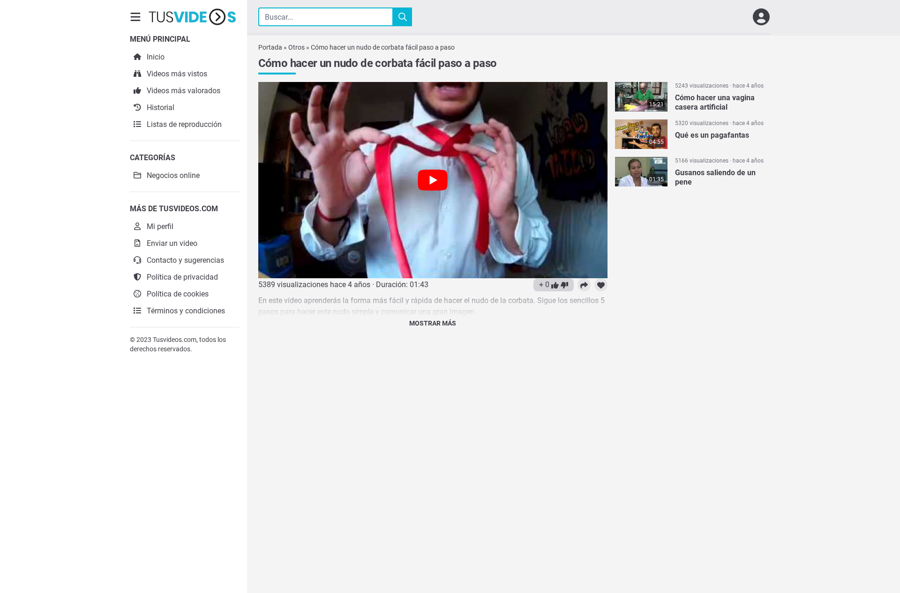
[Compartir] (584, 284)
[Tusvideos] (192, 16)
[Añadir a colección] (601, 284)
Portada (270, 47)
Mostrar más (432, 323)
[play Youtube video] (433, 180)
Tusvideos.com (174, 339)
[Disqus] (433, 453)
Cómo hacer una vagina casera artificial (715, 102)
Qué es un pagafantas (712, 135)
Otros (296, 47)
